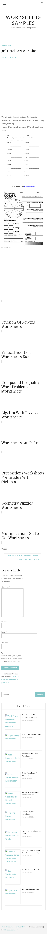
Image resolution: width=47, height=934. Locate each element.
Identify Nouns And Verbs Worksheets (24, 556)
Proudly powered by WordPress (14, 927)
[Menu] (4, 4)
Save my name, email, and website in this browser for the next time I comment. (11, 659)
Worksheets (7, 45)
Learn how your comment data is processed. (10, 679)
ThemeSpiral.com (11, 930)
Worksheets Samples (23, 20)
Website (4, 642)
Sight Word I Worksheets (31, 889)
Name (4, 622)
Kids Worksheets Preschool (31, 870)
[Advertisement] (23, 85)
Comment (5, 587)
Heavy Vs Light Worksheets (28, 560)
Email (4, 632)
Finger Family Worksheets (31, 734)
